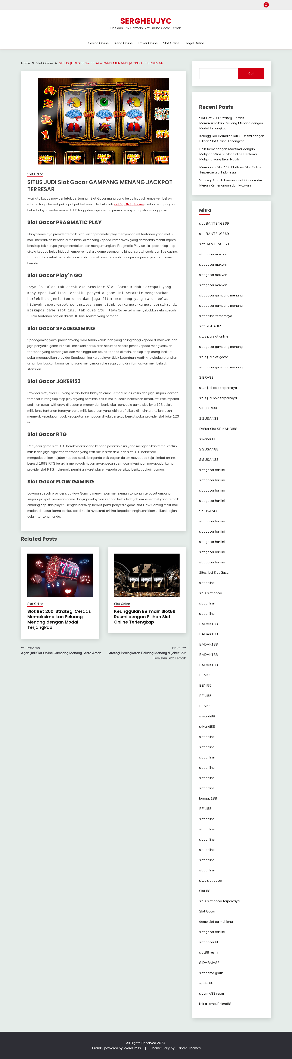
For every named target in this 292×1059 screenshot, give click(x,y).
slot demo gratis (211, 973)
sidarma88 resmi (211, 993)
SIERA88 (206, 377)
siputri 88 (206, 983)
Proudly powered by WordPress (117, 1048)
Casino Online (98, 43)
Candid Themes (189, 1048)
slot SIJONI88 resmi (129, 204)
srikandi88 (207, 439)
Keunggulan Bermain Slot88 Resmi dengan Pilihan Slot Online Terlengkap (144, 616)
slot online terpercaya (215, 316)
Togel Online (194, 43)
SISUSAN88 (208, 418)
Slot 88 (204, 891)
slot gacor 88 (209, 942)
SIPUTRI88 (208, 408)
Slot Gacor (207, 911)
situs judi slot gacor (213, 357)
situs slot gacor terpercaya (219, 901)
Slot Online (171, 43)
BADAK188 (208, 624)
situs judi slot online (213, 336)
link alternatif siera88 (215, 1003)
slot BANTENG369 (214, 223)
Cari (251, 73)
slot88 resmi (208, 952)
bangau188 (208, 798)
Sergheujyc (146, 21)
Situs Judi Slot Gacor (214, 572)
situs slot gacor (210, 593)
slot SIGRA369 (210, 326)
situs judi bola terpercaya (218, 387)
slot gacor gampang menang (221, 295)
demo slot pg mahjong (216, 921)
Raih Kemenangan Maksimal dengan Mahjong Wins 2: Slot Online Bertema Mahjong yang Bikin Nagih (228, 154)
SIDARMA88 (209, 962)
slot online (207, 583)
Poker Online (148, 43)
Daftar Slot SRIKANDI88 (218, 429)
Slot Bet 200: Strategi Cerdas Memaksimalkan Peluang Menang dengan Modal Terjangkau (59, 619)
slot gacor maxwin (213, 254)
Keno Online (123, 43)
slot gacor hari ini (212, 470)
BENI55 (205, 675)
